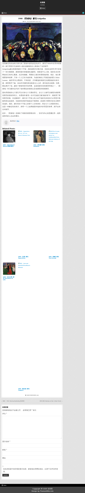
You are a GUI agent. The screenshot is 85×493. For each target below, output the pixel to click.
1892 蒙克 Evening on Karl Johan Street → (51, 401)
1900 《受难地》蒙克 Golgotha (32, 18)
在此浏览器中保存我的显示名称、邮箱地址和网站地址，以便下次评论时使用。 (30, 470)
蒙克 (38, 395)
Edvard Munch (33, 395)
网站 (4, 458)
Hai (18, 121)
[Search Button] (83, 13)
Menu (43, 8)
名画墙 (42, 2)
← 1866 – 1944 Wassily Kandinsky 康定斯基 (12, 401)
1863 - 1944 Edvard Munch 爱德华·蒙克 (32, 21)
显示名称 (6, 441)
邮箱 (4, 450)
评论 (4, 413)
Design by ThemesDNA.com (42, 491)
